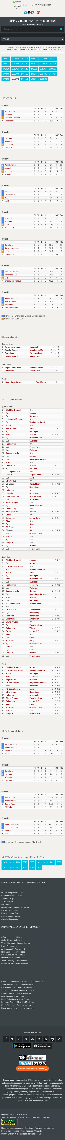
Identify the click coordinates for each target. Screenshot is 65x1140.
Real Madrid (10, 112)
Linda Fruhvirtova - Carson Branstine (16, 999)
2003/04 (52, 74)
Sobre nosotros (26, 1131)
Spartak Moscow (11, 308)
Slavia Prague (12, 503)
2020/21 (6, 64)
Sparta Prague (10, 301)
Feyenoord (9, 305)
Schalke (8, 174)
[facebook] (6, 1039)
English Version (14, 1134)
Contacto (38, 1131)
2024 (18, 862)
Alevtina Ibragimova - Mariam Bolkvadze (17, 991)
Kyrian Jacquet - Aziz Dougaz (13, 955)
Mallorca (8, 171)
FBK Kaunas (11, 428)
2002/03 (6, 79)
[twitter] (12, 1039)
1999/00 (34, 79)
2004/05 (43, 74)
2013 (32, 867)
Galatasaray (10, 195)
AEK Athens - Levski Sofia (12, 937)
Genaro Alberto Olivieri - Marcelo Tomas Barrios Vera (23, 982)
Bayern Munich (11, 298)
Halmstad (10, 490)
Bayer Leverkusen (12, 248)
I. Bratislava (11, 481)
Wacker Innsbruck (37, 422)
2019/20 (15, 64)
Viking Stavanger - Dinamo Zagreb (15, 943)
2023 (25, 862)
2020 (45, 862)
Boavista (8, 141)
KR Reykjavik (12, 512)
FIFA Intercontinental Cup (11, 896)
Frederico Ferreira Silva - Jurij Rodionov (17, 1002)
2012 (39, 867)
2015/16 (52, 64)
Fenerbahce (10, 254)
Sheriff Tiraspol (12, 496)
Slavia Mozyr (35, 484)
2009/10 (52, 69)
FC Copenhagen (13, 472)
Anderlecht (9, 121)
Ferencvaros (35, 447)
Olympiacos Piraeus (13, 281)
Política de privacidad (10, 1131)
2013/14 (15, 69)
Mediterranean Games (10, 916)
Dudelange (10, 465)
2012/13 (24, 69)
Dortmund (9, 144)
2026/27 (6, 59)
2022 (32, 862)
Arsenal (8, 168)
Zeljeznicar (10, 518)
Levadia (9, 493)
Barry (31, 530)
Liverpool (8, 138)
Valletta (32, 435)
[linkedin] (19, 1039)
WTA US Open (7, 905)
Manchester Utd (11, 275)
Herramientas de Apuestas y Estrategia (17, 1128)
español (24, 5)
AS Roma (8, 115)
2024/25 (24, 59)
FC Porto (8, 221)
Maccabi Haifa (35, 438)
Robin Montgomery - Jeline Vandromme (17, 1008)
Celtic (7, 225)
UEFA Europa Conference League (15, 907)
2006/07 (24, 74)
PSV (6, 198)
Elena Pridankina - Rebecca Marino (16, 1005)
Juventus (8, 218)
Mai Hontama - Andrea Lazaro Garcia (16, 987)
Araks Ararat (35, 496)
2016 (11, 867)
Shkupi (32, 428)
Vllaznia (32, 512)
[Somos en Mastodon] (32, 12)
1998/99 (43, 79)
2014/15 (6, 69)
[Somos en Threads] (29, 12)
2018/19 (24, 64)
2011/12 (34, 69)
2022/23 (43, 59)
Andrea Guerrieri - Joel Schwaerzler (16, 993)
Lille (6, 278)
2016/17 (43, 64)
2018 (59, 862)
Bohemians (34, 493)
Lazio (7, 201)
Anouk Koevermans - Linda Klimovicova (17, 985)
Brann (8, 515)
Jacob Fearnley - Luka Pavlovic (14, 961)
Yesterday (11, 48)
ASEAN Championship (10, 910)
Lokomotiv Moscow (12, 118)
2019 (52, 862)
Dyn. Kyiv (8, 148)
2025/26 (15, 59)
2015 (18, 867)
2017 (5, 867)
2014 (25, 867)
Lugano (32, 413)
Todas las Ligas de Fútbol (32, 1134)
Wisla (8, 462)
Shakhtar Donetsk (13, 410)
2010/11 (43, 69)
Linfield (9, 475)
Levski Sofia (34, 518)
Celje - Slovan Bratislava (11, 940)
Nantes (7, 192)
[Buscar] (61, 29)
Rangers (9, 543)
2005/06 (34, 74)
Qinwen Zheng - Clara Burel (12, 996)
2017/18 (34, 64)
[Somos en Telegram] (25, 12)
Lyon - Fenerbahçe (9, 946)
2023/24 (34, 59)
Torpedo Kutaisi (36, 475)
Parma (9, 536)
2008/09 (6, 74)
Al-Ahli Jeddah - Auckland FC (13, 949)
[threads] (52, 1039)
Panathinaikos (10, 165)
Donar (3, 1134)
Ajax (8, 521)
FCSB (8, 425)
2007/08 (15, 74)
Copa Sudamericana (9, 919)
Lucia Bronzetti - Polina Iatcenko (14, 964)
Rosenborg (9, 228)
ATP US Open (7, 902)
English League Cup (9, 913)
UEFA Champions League (12, 893)
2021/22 (52, 59)
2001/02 (15, 79)
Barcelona (9, 245)
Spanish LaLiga (7, 899)
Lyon (7, 251)
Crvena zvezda (12, 453)
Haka (8, 435)
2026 (5, 862)
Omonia (32, 456)
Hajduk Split (11, 444)
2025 (11, 862)
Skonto (32, 465)
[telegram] (46, 1039)
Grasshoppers (35, 533)
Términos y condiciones (44, 1128)
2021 (39, 862)
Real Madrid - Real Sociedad (13, 952)
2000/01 (24, 79)
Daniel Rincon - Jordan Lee (12, 958)
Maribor (32, 546)
